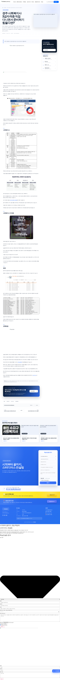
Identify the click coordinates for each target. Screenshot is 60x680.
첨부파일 (1, 622)
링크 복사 (37, 405)
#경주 (4, 401)
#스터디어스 (12, 401)
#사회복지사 (8, 401)
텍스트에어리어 (2, 613)
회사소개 (15, 1)
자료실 (42, 1)
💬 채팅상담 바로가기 (52, 494)
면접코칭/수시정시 (37, 1)
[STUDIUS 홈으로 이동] (5, 2)
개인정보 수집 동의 (3, 623)
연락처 (1, 668)
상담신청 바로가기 (52, 501)
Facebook (31, 405)
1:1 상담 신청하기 (33, 391)
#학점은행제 (16, 401)
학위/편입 (24, 1)
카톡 (1, 607)
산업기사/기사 (29, 1)
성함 (1, 665)
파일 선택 (42, 478)
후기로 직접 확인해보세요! (13, 489)
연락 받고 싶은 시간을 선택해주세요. (6, 610)
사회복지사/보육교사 (19, 1)
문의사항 (1, 671)
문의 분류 (1, 537)
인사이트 (5, 7)
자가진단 (32, 1)
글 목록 (21, 410)
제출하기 (48, 482)
